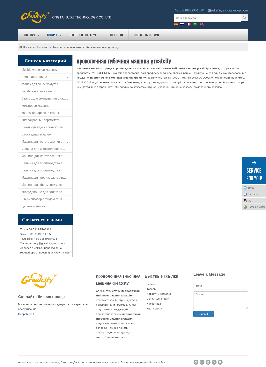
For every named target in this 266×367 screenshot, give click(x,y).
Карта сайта (154, 308)
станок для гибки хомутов (39, 84)
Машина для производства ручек (45, 177)
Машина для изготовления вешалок (46, 141)
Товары (52, 35)
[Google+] (202, 362)
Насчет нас (115, 35)
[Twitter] (214, 362)
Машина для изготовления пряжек (46, 156)
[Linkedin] (208, 362)
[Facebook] (196, 362)
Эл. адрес (253, 194)
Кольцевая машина (35, 105)
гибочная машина (34, 77)
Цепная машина (33, 206)
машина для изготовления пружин (46, 148)
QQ (249, 200)
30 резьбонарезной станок (40, 112)
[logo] (66, 16)
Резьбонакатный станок (38, 91)
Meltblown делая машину (39, 69)
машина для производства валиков (46, 163)
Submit (203, 313)
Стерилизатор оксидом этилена (44, 199)
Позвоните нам (256, 207)
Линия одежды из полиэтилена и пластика (46, 127)
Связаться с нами (146, 35)
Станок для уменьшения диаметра (46, 98)
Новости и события (82, 35)
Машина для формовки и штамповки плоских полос (46, 184)
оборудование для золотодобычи (45, 192)
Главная (29, 35)
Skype (251, 187)
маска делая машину (36, 134)
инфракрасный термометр (40, 120)
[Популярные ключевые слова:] (244, 17)
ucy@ (37, 243)
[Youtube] (220, 362)
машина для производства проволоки (46, 170)
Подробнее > (26, 313)
